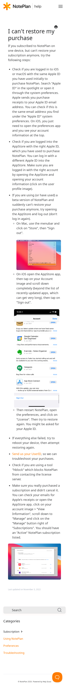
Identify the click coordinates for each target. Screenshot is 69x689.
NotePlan (23, 681)
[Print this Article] (56, 27)
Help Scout (47, 681)
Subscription (11, 631)
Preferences (11, 646)
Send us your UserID (26, 454)
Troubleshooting (13, 653)
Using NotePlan (13, 639)
